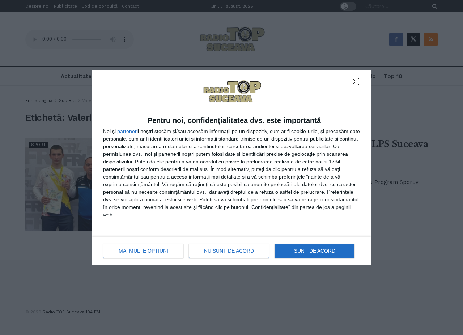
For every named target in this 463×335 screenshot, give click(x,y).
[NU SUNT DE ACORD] (358, 83)
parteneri (127, 131)
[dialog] (231, 167)
